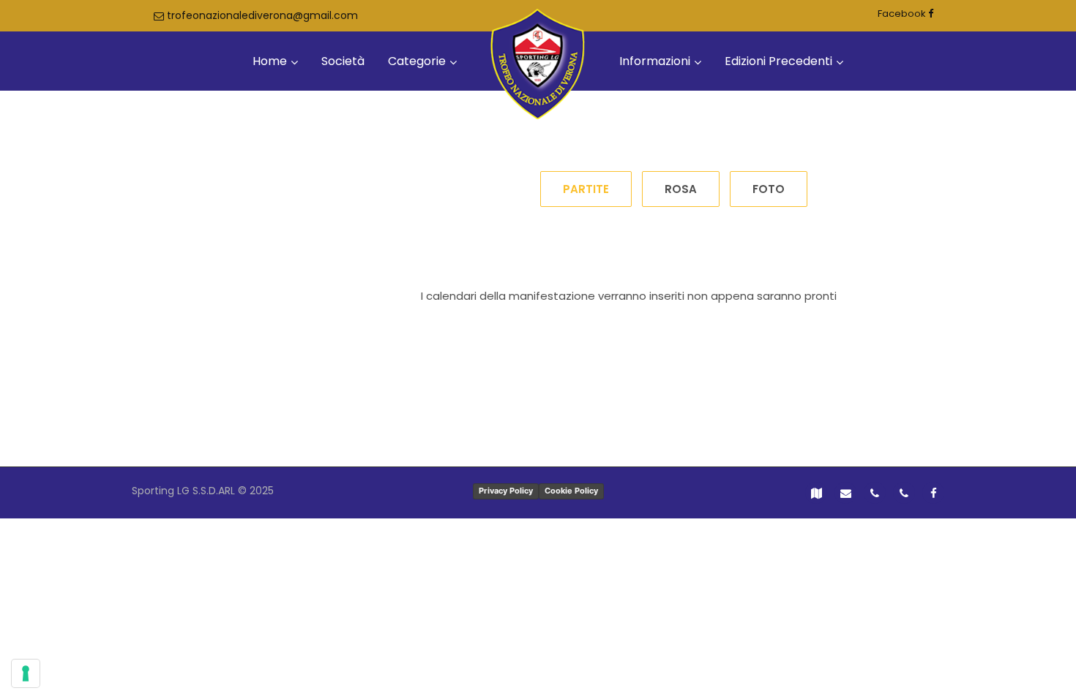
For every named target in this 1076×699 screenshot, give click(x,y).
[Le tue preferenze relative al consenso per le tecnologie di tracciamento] (26, 673)
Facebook (903, 13)
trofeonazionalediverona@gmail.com (261, 15)
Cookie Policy (571, 490)
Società (343, 61)
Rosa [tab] (681, 189)
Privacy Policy (506, 490)
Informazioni (654, 61)
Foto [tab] (768, 189)
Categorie (417, 61)
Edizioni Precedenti (778, 61)
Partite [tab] (586, 189)
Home (270, 61)
